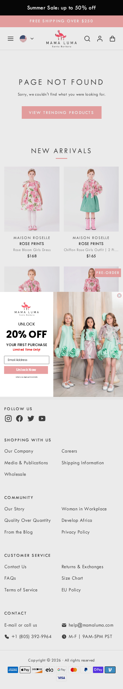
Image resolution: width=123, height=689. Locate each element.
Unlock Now (26, 370)
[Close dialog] (119, 296)
